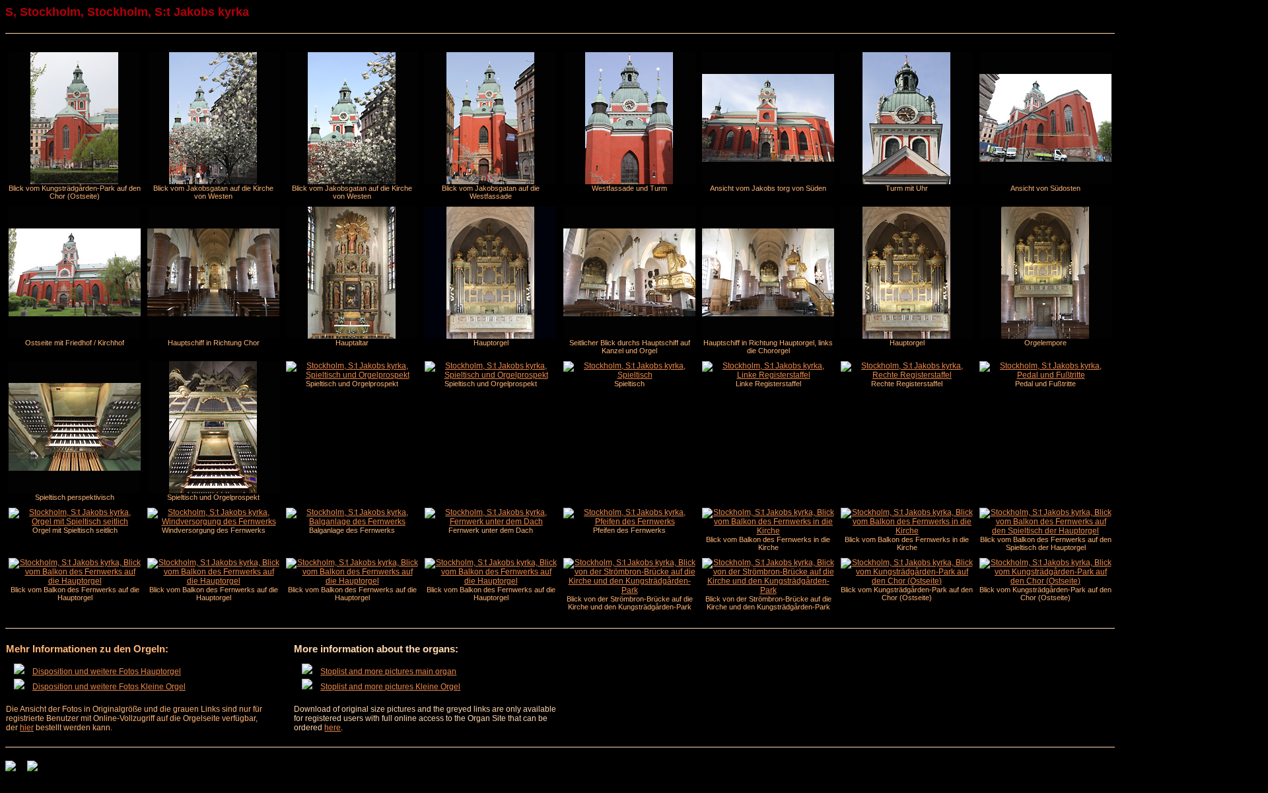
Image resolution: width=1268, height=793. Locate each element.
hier (27, 727)
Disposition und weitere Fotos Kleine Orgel (109, 686)
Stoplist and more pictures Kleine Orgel (390, 686)
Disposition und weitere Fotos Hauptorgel (106, 671)
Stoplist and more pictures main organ (388, 671)
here (332, 727)
